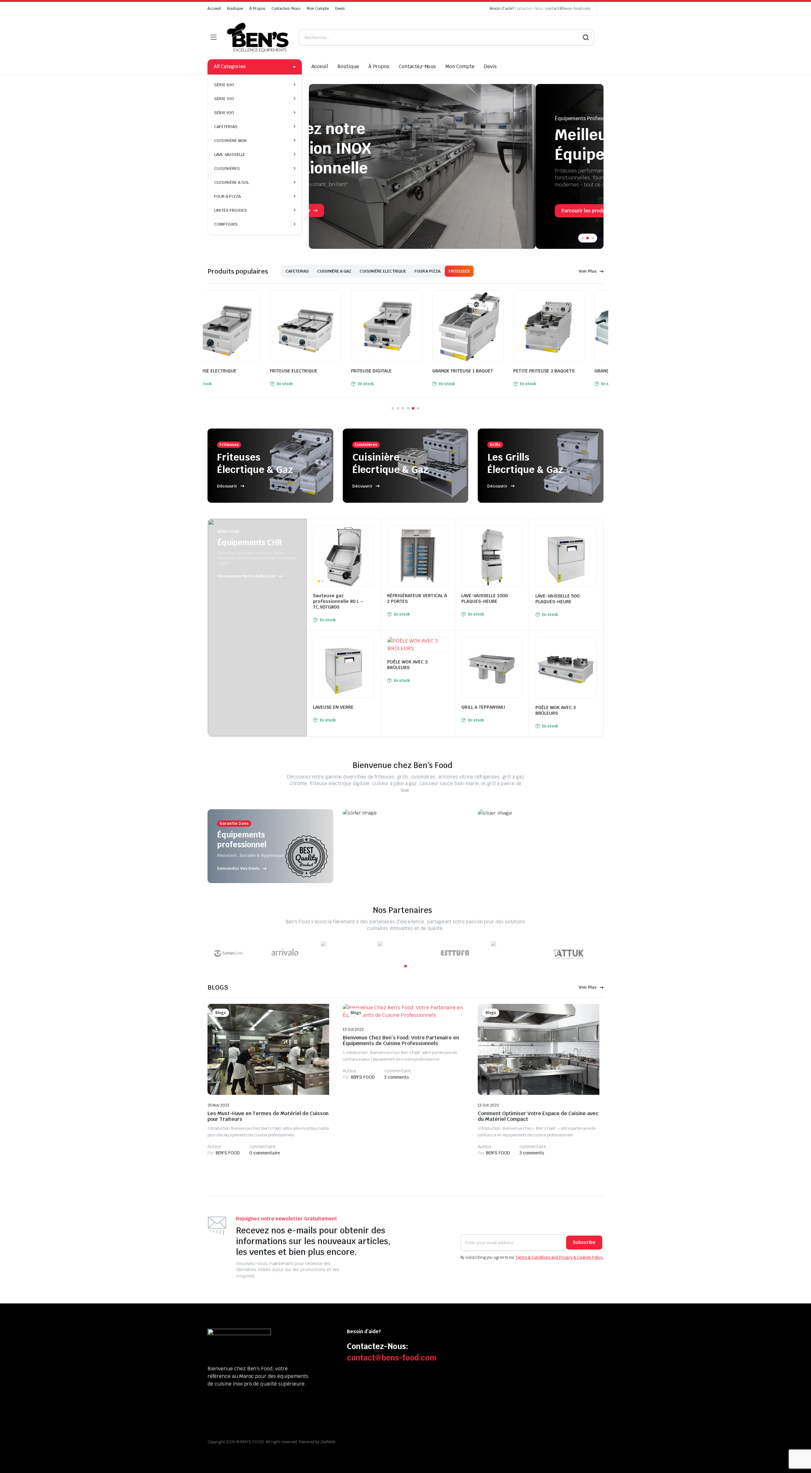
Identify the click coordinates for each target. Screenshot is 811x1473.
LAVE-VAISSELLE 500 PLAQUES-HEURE (557, 598)
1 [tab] (582, 238)
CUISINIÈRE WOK (230, 140)
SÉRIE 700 (224, 98)
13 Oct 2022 (353, 1029)
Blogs (220, 1012)
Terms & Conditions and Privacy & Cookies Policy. (559, 1257)
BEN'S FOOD (224, 1153)
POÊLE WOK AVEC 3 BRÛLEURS (407, 664)
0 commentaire (264, 1153)
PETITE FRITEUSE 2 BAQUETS (481, 371)
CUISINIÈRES (227, 168)
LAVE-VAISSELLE (229, 154)
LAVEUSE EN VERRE (333, 707)
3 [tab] (592, 238)
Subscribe (584, 1242)
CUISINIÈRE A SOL (231, 182)
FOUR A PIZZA (227, 196)
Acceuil (214, 8)
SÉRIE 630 (224, 84)
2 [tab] (587, 238)
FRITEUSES (459, 271)
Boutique (235, 8)
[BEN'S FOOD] (257, 37)
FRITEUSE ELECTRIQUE (231, 371)
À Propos (257, 8)
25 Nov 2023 (218, 1105)
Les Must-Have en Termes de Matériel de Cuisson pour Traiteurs (268, 1116)
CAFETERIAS (226, 126)
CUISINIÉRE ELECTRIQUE (383, 271)
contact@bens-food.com (568, 8)
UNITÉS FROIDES (230, 210)
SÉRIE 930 (224, 112)
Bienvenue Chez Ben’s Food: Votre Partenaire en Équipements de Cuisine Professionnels (401, 1040)
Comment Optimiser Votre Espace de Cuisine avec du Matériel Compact (538, 1116)
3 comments (396, 1077)
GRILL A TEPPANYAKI (483, 707)
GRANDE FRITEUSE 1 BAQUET (400, 371)
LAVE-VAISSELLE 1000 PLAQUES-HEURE (484, 598)
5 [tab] (413, 408)
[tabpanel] (456, 166)
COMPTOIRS (226, 224)
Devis (340, 8)
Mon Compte (318, 8)
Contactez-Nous (285, 8)
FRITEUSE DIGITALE (309, 371)
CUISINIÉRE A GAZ (334, 271)
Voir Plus (588, 271)
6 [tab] (418, 408)
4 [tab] (408, 408)
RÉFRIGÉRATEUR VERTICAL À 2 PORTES (417, 598)
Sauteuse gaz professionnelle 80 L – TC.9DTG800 (338, 601)
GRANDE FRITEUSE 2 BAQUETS (564, 371)
